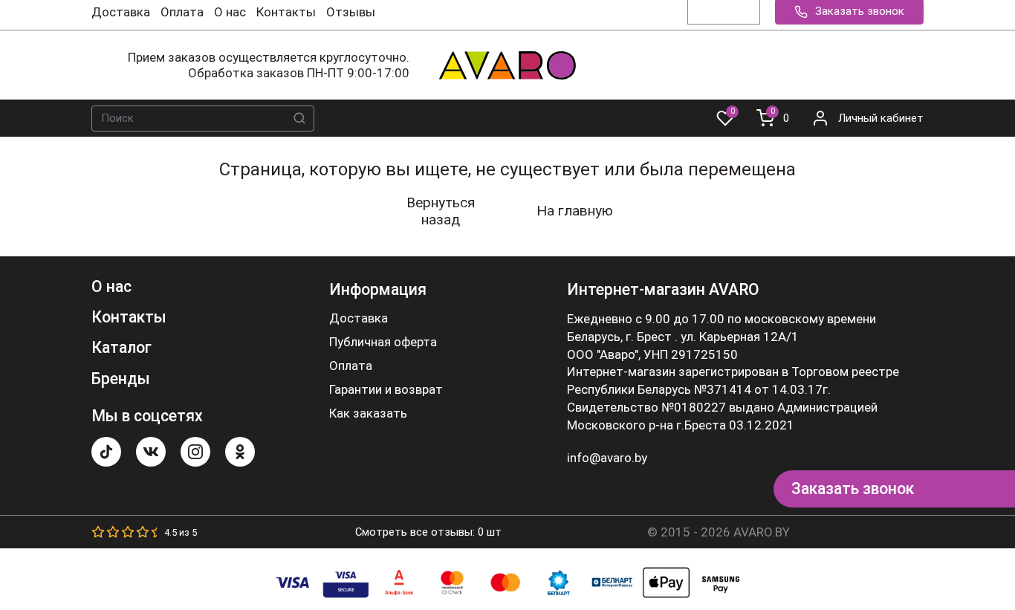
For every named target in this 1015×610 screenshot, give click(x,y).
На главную (574, 210)
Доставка (120, 11)
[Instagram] (195, 452)
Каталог (121, 347)
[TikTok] (106, 452)
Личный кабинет (881, 118)
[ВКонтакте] (151, 452)
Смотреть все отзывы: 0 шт (428, 532)
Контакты (286, 11)
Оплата (182, 11)
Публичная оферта (383, 342)
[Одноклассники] (240, 452)
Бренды (120, 378)
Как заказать (368, 413)
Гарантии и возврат (386, 389)
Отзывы (350, 11)
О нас (230, 11)
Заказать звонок (852, 488)
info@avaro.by (607, 457)
